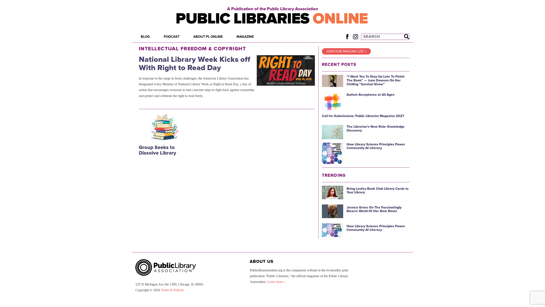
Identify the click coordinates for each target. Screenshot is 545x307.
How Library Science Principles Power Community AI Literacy (376, 146)
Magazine (245, 37)
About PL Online (208, 37)
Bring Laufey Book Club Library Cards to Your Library (378, 191)
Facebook (347, 36)
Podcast (171, 37)
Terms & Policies (172, 290)
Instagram (355, 36)
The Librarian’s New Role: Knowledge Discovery (375, 129)
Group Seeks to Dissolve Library (157, 150)
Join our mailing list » (346, 51)
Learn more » (276, 282)
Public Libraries (272, 18)
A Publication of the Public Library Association (272, 9)
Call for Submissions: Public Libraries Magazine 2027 (363, 116)
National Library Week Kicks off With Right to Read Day (194, 63)
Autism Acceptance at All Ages (370, 95)
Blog (145, 37)
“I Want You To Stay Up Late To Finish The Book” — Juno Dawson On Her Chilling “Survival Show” (376, 80)
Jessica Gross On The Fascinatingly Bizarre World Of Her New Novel (374, 209)
